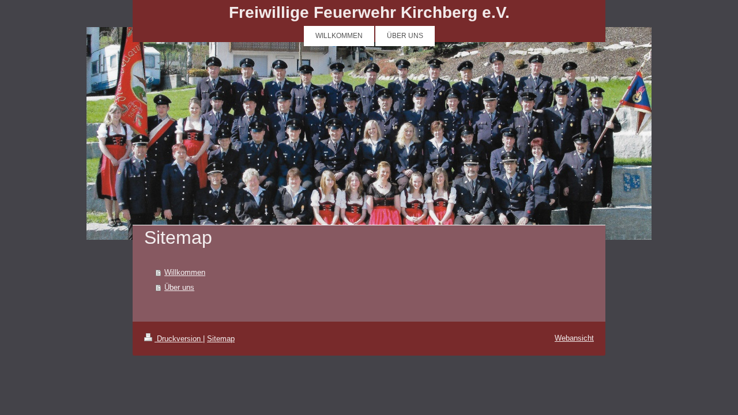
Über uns (179, 287)
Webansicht (574, 338)
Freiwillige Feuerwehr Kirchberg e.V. (369, 12)
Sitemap (221, 338)
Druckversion (179, 338)
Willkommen (184, 272)
